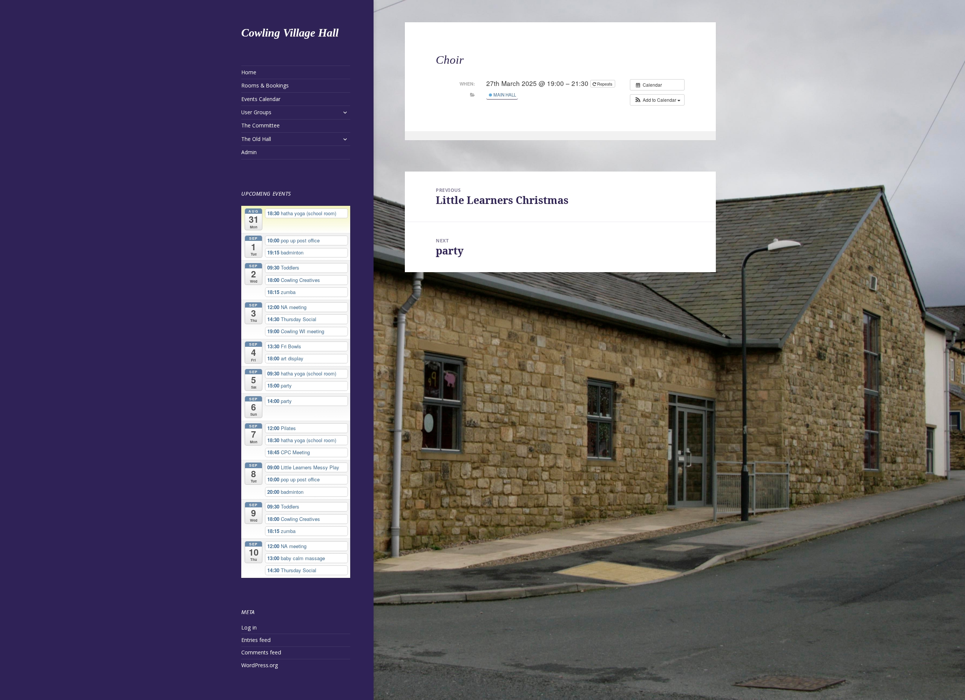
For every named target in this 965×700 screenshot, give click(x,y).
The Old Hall (256, 138)
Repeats (605, 84)
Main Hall (504, 95)
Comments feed (261, 652)
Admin (249, 152)
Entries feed (256, 639)
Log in (249, 627)
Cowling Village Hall (290, 32)
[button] (657, 100)
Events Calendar (260, 99)
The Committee (260, 125)
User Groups (256, 112)
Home (248, 72)
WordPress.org (259, 665)
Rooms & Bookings (265, 85)
